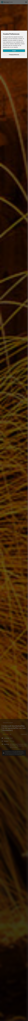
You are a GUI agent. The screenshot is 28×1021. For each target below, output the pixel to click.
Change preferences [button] (14, 54)
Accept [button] (14, 50)
